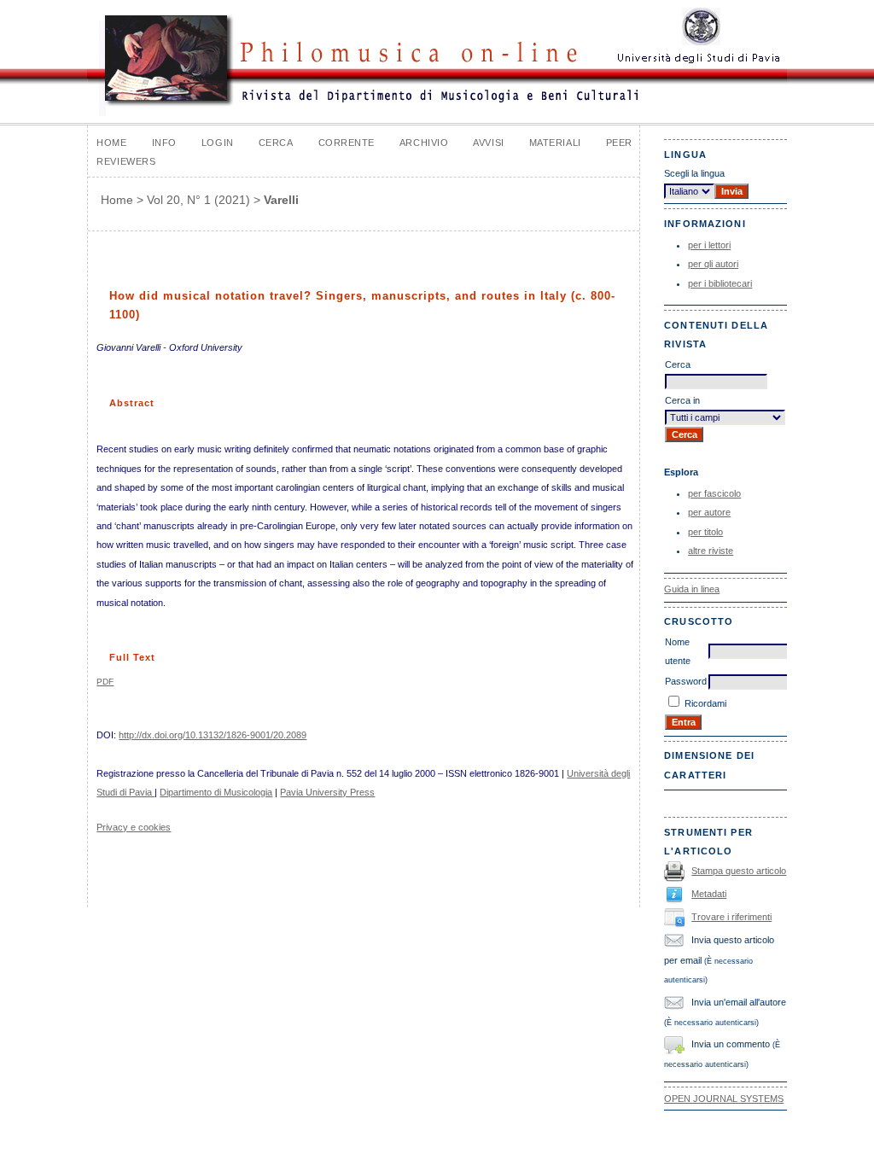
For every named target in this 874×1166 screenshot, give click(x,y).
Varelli (281, 200)
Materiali (555, 142)
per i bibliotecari (720, 283)
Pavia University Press (327, 792)
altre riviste (710, 550)
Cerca (276, 142)
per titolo (705, 532)
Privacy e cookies (133, 827)
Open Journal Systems (724, 1098)
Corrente (346, 142)
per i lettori (709, 245)
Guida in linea (692, 589)
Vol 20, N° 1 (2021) (198, 200)
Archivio (423, 142)
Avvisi (488, 142)
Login (217, 142)
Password (686, 681)
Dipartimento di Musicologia (216, 792)
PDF (105, 681)
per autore (709, 512)
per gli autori (713, 264)
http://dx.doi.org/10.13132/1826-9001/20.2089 (212, 735)
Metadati (708, 894)
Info (164, 142)
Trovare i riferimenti (731, 917)
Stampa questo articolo (738, 871)
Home (111, 142)
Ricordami (705, 703)
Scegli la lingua (694, 173)
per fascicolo (714, 493)
